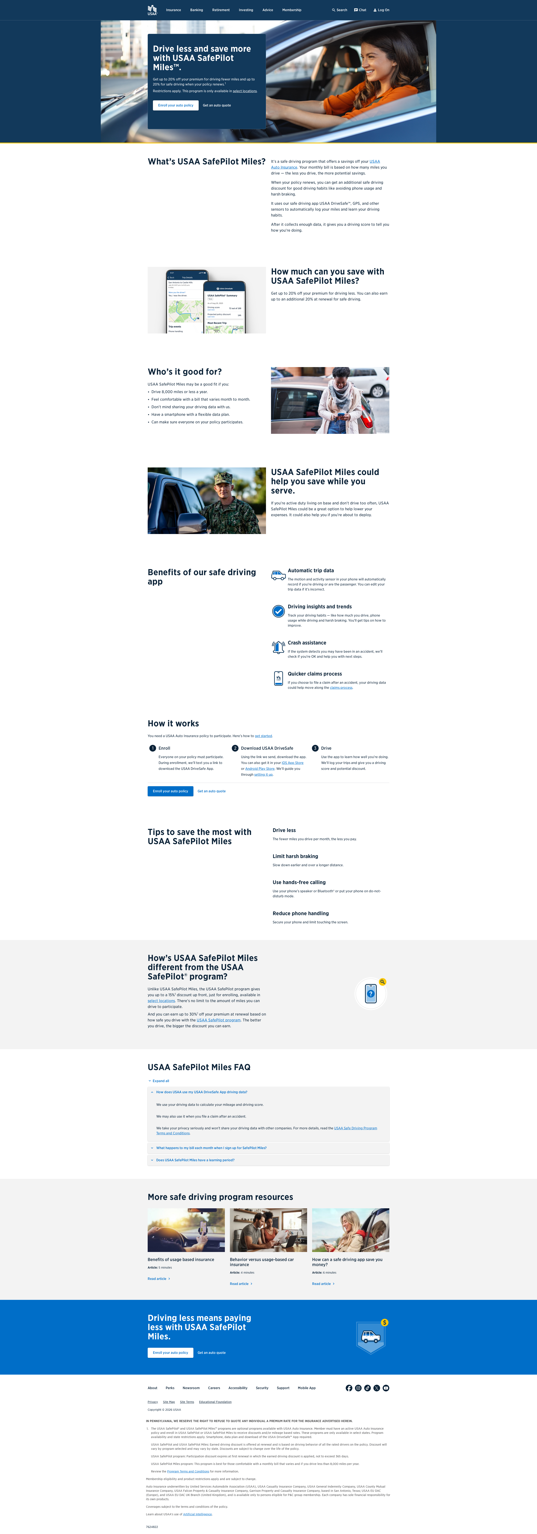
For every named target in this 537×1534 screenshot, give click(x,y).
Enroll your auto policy (175, 105)
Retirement (221, 10)
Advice (267, 10)
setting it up (263, 775)
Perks (170, 1388)
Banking (196, 10)
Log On (383, 10)
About (152, 1388)
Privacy (153, 1402)
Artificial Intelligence (197, 1514)
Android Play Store (260, 769)
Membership (291, 10)
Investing (246, 10)
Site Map (169, 1402)
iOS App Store (293, 763)
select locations (245, 91)
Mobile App (307, 1388)
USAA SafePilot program (219, 1020)
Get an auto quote (217, 105)
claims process (341, 688)
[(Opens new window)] (349, 1388)
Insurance (173, 10)
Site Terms (187, 1402)
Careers (214, 1388)
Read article (159, 1279)
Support (283, 1388)
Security (262, 1388)
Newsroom (191, 1388)
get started (263, 736)
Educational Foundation (215, 1402)
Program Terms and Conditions (188, 1471)
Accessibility (238, 1388)
